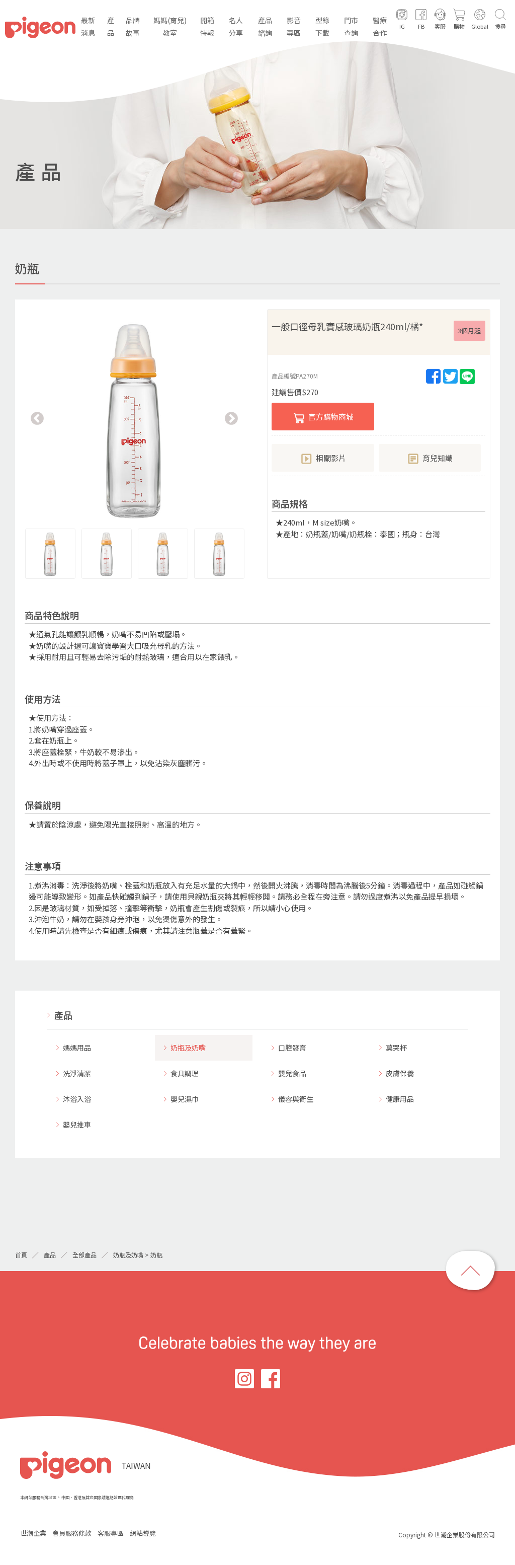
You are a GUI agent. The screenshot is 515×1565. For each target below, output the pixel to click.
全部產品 (84, 1254)
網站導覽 (143, 1533)
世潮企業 (33, 1533)
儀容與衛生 (295, 1099)
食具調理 (184, 1073)
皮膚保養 (400, 1073)
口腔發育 (292, 1047)
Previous (37, 418)
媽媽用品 (77, 1047)
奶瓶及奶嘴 (188, 1047)
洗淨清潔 (77, 1073)
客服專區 (111, 1533)
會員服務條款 (72, 1533)
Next (231, 418)
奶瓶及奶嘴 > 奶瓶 (137, 1254)
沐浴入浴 (77, 1099)
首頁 (21, 1254)
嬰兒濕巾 (184, 1099)
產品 (63, 1014)
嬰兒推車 (77, 1125)
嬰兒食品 (292, 1073)
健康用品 (400, 1099)
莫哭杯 (396, 1047)
